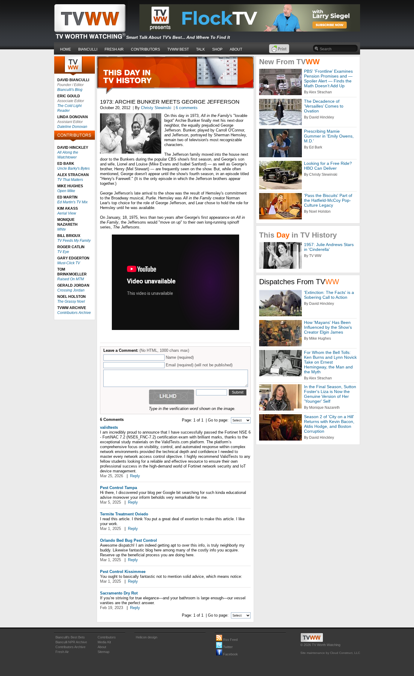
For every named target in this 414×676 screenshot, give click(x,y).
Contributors (107, 637)
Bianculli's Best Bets (70, 637)
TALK (200, 49)
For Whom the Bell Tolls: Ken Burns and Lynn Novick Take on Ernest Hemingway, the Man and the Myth (330, 362)
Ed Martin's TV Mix (72, 202)
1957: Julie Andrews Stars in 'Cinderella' (329, 247)
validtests (109, 427)
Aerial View (66, 213)
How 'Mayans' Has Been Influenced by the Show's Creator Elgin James (328, 327)
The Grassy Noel (71, 301)
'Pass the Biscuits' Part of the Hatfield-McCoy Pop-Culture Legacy (328, 200)
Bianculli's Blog (69, 90)
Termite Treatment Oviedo (124, 514)
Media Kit (104, 642)
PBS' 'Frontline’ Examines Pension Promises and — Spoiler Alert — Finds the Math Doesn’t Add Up (328, 78)
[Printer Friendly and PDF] (279, 51)
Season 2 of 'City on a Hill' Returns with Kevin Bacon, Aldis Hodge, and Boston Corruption (329, 424)
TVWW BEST (178, 49)
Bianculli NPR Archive (71, 642)
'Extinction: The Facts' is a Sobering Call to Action (329, 295)
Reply (135, 476)
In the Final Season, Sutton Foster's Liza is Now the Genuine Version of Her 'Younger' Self (330, 394)
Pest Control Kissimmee (122, 571)
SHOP (217, 49)
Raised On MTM (70, 279)
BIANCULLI (87, 49)
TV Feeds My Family (74, 240)
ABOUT (236, 49)
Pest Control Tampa (118, 487)
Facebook (230, 654)
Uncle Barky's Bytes (73, 168)
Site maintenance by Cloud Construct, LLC (330, 652)
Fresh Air (62, 652)
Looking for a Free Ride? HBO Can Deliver (328, 166)
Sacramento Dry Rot (119, 593)
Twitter (227, 647)
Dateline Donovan (72, 127)
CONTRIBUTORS (145, 49)
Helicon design (146, 637)
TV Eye (63, 252)
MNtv (61, 229)
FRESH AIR (114, 49)
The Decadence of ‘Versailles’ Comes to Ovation (323, 106)
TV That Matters (70, 180)
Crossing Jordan (71, 290)
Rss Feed (230, 639)
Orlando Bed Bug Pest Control (128, 540)
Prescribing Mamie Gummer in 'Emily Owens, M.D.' (329, 136)
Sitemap (103, 652)
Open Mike (66, 191)
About (102, 647)
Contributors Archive (74, 313)
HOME (65, 49)
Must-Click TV (68, 263)
